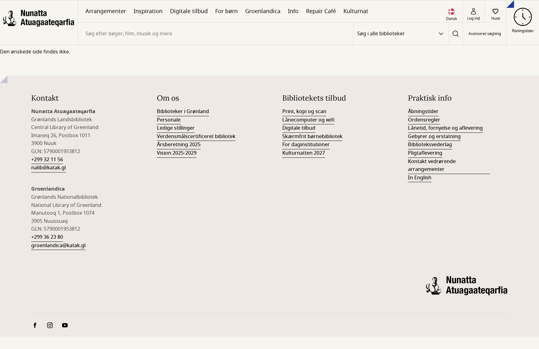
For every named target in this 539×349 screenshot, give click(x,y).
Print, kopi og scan (304, 111)
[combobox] (215, 33)
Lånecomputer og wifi (308, 120)
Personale (169, 120)
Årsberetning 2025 (179, 144)
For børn (226, 11)
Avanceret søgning (485, 34)
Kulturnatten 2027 (303, 153)
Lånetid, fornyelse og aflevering (445, 128)
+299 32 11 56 (47, 159)
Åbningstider (423, 111)
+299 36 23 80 (47, 237)
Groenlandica (262, 11)
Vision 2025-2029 (177, 153)
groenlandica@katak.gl (58, 245)
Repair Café (321, 11)
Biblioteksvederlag (430, 144)
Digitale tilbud (189, 11)
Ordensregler (424, 120)
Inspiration (148, 11)
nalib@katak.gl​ (48, 168)
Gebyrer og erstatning (434, 136)
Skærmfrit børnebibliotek (312, 136)
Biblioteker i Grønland (183, 111)
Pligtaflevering (425, 153)
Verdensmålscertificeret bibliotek (196, 136)
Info (293, 11)
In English (419, 178)
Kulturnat (355, 11)
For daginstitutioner (306, 144)
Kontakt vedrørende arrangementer (432, 165)
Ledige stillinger (176, 128)
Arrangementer (105, 11)
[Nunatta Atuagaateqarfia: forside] (39, 22)
